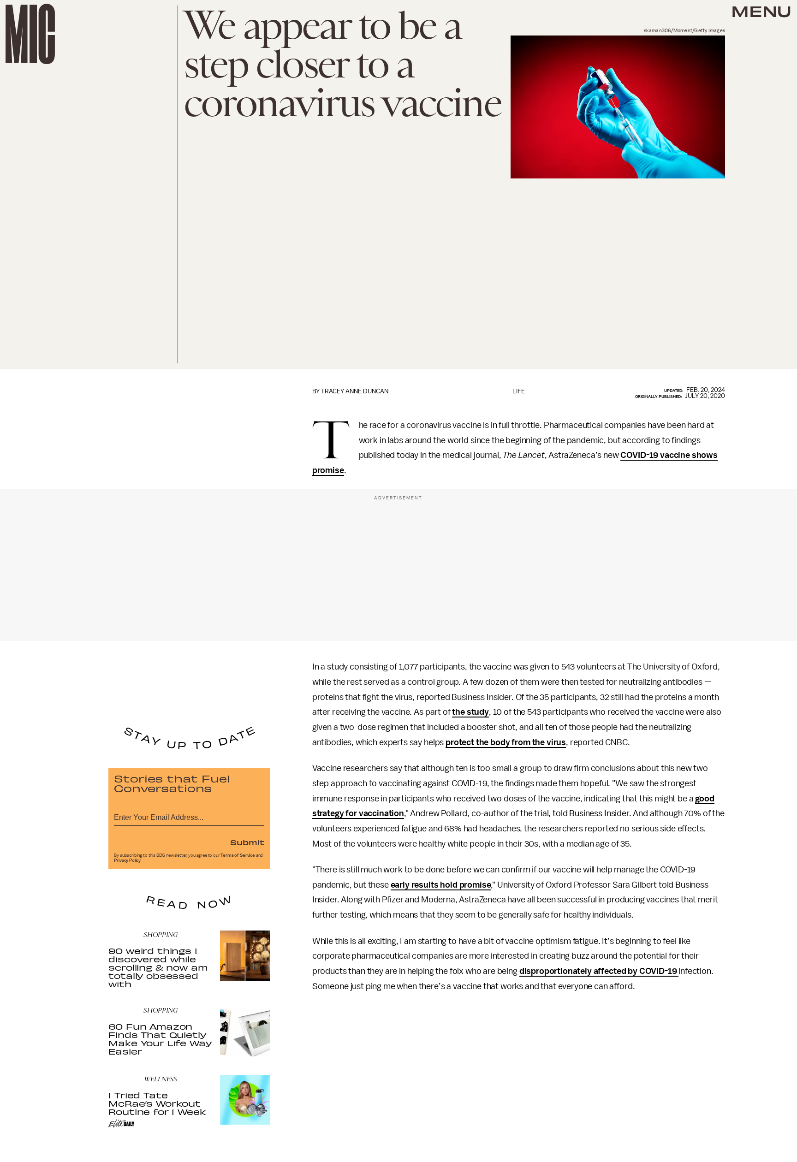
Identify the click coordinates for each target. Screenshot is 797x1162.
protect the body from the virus (506, 742)
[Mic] (30, 34)
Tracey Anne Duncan (354, 391)
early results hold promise (441, 884)
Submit (247, 842)
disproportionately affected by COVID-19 (599, 971)
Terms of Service (237, 855)
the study (470, 712)
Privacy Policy (127, 860)
